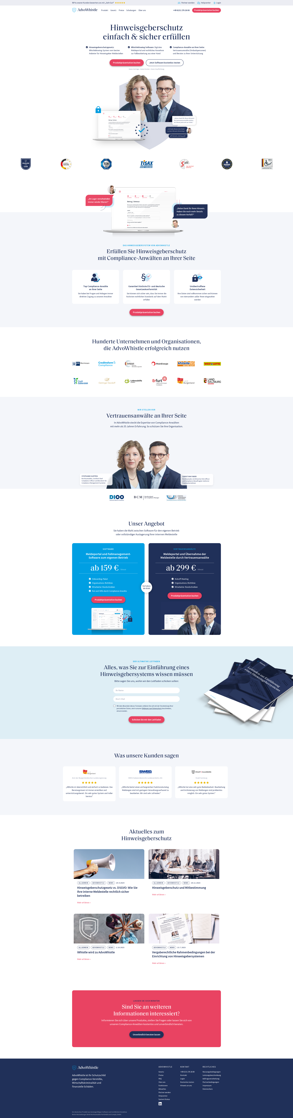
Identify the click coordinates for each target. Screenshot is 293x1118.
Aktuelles (162, 1089)
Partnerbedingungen (211, 1082)
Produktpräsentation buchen (206, 10)
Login (182, 1078)
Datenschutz (208, 1089)
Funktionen (163, 1085)
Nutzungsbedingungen (212, 1072)
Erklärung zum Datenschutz (152, 708)
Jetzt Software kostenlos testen (164, 62)
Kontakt (183, 1075)
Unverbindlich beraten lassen (146, 1034)
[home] (85, 10)
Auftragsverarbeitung (211, 1078)
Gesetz (113, 10)
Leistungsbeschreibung (212, 1075)
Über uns (142, 10)
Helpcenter (163, 1096)
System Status (164, 1099)
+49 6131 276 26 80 (187, 1072)
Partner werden (165, 1092)
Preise (121, 10)
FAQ (160, 1078)
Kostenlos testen (187, 1082)
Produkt (104, 10)
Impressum (207, 1085)
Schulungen (131, 10)
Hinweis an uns (186, 1085)
